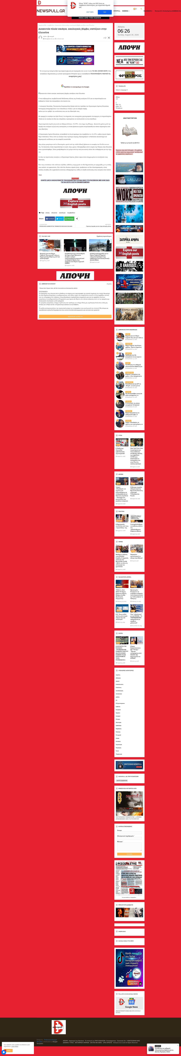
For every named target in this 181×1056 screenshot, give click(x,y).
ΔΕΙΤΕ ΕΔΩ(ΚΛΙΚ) (122, 780)
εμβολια (118, 706)
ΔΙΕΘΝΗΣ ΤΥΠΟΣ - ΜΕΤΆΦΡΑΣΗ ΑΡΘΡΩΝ (76, 1042)
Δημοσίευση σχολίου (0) (75, 316)
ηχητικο (118, 713)
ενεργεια (118, 709)
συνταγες (118, 741)
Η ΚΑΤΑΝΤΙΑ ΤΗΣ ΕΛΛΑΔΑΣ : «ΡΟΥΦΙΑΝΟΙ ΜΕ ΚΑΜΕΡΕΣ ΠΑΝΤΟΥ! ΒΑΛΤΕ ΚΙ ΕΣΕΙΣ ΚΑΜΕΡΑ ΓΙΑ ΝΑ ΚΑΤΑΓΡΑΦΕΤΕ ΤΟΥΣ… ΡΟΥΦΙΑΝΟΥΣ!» (122, 653)
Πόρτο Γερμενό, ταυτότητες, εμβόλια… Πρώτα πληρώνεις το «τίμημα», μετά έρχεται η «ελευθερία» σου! (133, 348)
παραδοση (118, 728)
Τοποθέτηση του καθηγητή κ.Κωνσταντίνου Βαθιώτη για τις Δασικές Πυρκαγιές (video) (134, 366)
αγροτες (118, 675)
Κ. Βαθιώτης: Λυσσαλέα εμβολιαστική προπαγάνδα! (120, 451)
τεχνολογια (119, 744)
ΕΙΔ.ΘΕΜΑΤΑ (148, 11)
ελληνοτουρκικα (120, 703)
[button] (141, 9)
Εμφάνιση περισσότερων (104, 236)
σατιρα (117, 738)
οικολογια (62, 213)
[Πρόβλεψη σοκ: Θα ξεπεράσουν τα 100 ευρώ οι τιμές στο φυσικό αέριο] (120, 356)
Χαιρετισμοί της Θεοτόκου (76, 1040)
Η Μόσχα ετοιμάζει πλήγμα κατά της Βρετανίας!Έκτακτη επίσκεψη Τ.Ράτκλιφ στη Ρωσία (136, 491)
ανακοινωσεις (119, 684)
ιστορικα (118, 716)
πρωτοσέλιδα (126, 897)
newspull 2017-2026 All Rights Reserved (125, 1042)
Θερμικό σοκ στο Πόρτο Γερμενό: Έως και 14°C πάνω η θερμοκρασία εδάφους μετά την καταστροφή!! (50, 256)
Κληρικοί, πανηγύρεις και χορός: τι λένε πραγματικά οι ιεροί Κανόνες (133, 376)
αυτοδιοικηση (119, 690)
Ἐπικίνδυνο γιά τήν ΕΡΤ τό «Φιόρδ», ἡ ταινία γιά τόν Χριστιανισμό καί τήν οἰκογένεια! (133, 386)
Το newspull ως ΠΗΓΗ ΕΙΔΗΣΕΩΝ (95, 1040)
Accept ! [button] (8, 1050)
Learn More (14, 1046)
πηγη (40, 175)
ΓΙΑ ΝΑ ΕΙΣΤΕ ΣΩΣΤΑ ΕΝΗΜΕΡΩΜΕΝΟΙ (75, 182)
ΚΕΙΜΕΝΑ (125, 11)
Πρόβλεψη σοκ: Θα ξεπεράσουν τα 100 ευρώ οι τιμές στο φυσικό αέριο (133, 356)
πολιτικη (118, 732)
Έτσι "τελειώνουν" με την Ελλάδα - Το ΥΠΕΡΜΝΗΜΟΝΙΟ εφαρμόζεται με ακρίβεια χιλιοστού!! (136, 619)
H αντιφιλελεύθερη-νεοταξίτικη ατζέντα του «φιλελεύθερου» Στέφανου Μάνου (136, 528)
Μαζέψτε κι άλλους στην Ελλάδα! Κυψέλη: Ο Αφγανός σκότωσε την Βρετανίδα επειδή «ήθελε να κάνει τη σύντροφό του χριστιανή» (122, 560)
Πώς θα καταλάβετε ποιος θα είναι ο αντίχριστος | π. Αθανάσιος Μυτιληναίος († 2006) (133, 396)
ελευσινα (54, 213)
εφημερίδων (133, 897)
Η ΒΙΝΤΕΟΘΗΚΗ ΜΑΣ (133, 1040)
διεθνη (117, 697)
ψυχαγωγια (119, 754)
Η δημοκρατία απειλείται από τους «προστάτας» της (122, 526)
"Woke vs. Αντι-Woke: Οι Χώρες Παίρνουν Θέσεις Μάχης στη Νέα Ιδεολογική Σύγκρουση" (121, 594)
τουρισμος (118, 747)
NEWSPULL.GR (51, 11)
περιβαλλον (51, 25)
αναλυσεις (118, 687)
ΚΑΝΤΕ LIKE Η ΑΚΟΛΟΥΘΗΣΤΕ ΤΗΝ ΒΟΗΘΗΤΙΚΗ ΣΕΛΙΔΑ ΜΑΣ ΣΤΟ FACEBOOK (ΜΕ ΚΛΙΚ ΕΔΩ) (75, 180)
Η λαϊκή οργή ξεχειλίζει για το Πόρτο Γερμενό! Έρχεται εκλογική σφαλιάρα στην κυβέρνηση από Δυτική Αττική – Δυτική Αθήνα (100, 257)
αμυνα (117, 681)
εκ (116, 700)
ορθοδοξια (118, 725)
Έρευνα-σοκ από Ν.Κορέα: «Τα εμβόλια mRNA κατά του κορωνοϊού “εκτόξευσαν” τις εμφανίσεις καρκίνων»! (129, 152)
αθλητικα (118, 678)
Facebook (51, 218)
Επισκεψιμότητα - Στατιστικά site (116, 1040)
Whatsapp (70, 218)
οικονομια (118, 722)
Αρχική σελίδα (42, 25)
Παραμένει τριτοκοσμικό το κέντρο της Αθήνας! (136, 556)
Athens (121, 27)
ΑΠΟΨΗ (65, 1040)
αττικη (47, 213)
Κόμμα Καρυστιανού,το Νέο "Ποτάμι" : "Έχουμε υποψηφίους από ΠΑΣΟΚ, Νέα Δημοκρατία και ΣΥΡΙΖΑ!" (136, 652)
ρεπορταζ (118, 735)
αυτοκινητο (119, 694)
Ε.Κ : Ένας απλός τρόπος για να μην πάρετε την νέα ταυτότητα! (121, 617)
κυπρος (118, 719)
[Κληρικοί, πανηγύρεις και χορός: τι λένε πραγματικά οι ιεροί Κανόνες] (120, 375)
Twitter (61, 218)
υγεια (117, 751)
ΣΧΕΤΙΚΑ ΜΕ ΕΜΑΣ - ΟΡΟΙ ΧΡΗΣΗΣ (101, 1042)
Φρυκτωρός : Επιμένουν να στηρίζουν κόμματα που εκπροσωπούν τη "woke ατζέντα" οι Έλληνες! (136, 594)
